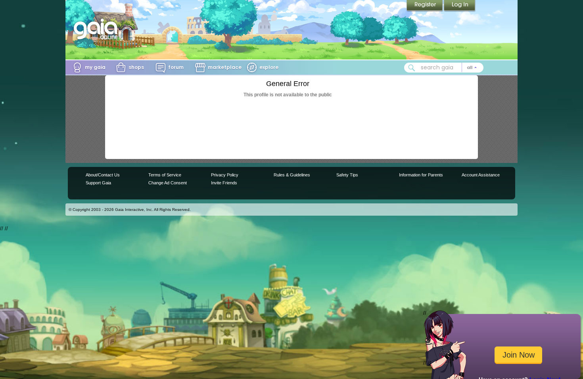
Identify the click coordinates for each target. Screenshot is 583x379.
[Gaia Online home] (97, 29)
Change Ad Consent (167, 182)
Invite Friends (224, 182)
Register (425, 6)
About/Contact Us (103, 174)
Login (460, 6)
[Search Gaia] (412, 68)
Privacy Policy (224, 174)
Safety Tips (347, 174)
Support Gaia (98, 182)
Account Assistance (481, 174)
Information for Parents (421, 174)
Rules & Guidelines (292, 174)
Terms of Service (164, 174)
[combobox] (443, 68)
